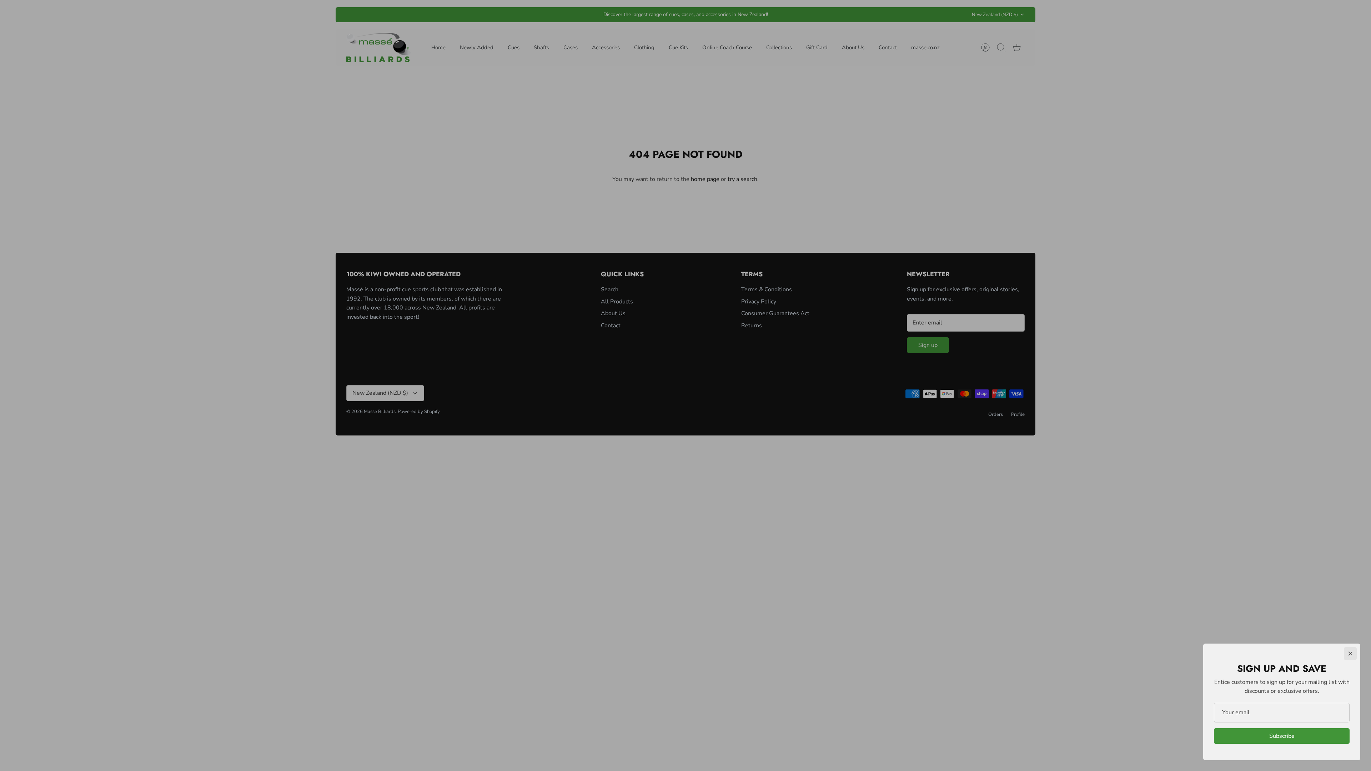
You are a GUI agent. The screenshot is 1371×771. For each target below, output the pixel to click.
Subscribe (1282, 736)
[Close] (1350, 653)
